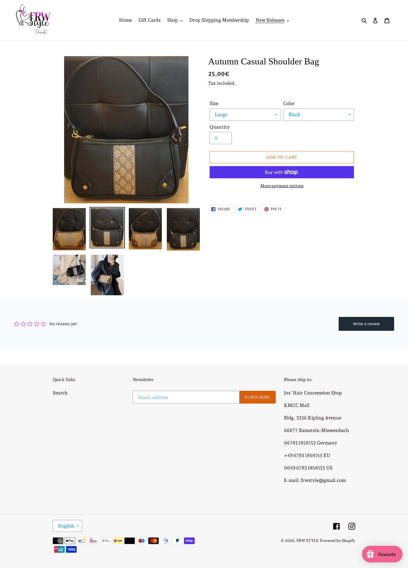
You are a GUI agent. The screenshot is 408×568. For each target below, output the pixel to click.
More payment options (281, 185)
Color (289, 103)
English (66, 526)
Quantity (220, 127)
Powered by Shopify (337, 540)
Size (214, 103)
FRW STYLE (307, 540)
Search (60, 393)
